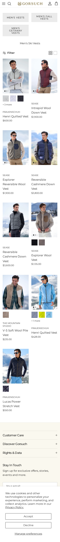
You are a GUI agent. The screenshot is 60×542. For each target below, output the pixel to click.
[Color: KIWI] (42, 315)
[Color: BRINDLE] (6, 315)
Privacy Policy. (14, 507)
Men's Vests (15, 17)
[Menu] (3, 3)
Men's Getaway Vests (15, 30)
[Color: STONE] (6, 99)
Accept (28, 516)
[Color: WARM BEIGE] (42, 242)
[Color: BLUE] (35, 315)
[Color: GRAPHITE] (35, 242)
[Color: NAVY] (6, 389)
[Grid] (50, 53)
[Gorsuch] (30, 4)
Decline (28, 525)
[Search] (11, 3)
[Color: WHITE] (13, 99)
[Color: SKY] (49, 315)
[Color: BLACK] (21, 99)
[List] (55, 53)
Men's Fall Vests (44, 17)
